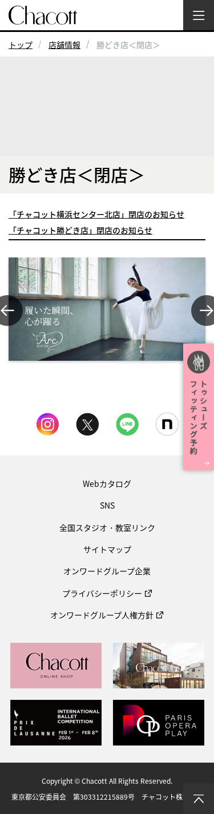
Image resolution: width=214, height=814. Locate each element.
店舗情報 (64, 44)
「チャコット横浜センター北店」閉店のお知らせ (96, 214)
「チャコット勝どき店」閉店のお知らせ (80, 230)
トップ (21, 44)
